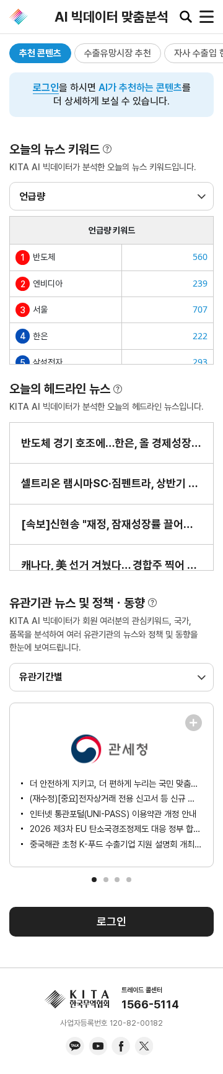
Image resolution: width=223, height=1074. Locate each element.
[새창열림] (193, 723)
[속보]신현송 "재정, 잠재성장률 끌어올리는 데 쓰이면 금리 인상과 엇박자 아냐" (111, 524)
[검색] (186, 17)
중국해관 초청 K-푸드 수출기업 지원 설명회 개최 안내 (116, 844)
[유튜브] (98, 1046)
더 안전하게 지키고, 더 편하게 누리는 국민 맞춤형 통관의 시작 (116, 783)
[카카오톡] (75, 1046)
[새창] (193, 722)
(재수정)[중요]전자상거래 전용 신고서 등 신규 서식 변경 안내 (116, 798)
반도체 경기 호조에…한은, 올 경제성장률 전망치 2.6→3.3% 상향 (111, 442)
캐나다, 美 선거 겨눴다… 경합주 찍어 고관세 (111, 564)
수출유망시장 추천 (117, 53)
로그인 (46, 87)
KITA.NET (18, 17)
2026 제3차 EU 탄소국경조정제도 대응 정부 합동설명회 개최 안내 (116, 828)
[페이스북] (121, 1046)
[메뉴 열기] (206, 17)
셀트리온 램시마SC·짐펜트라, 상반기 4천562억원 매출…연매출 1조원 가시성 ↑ (111, 483)
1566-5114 (150, 1004)
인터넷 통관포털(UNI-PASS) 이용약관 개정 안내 (113, 813)
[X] (143, 1046)
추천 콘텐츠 (40, 53)
